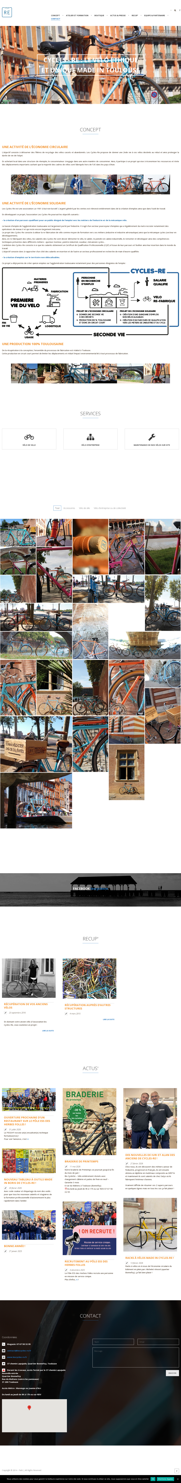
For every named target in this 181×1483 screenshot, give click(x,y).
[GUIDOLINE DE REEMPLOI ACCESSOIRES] (90, 573)
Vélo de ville (84, 508)
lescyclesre (99, 888)
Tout (57, 508)
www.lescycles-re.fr (17, 1357)
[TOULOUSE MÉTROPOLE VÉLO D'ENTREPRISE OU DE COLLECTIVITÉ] (54, 602)
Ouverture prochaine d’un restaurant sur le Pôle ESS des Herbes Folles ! (27, 1121)
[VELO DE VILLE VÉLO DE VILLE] (54, 545)
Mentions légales (165, 1479)
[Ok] (177, 1479)
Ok (153, 1479)
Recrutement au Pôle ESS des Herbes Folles (86, 1263)
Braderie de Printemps (81, 1161)
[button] (29, 1407)
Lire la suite (48, 1030)
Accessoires (69, 508)
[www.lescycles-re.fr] (7, 15)
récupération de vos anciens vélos (26, 1005)
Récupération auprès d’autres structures (88, 1006)
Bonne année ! (14, 1246)
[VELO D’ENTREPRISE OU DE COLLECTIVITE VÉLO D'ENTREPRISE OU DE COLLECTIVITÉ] (18, 545)
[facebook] (180, 10)
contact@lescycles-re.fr (19, 1350)
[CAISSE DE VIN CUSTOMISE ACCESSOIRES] (163, 743)
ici (28, 1139)
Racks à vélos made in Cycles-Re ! (149, 1258)
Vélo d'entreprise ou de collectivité (110, 508)
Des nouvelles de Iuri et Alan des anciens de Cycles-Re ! (150, 1156)
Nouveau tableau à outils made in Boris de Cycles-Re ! (28, 1181)
